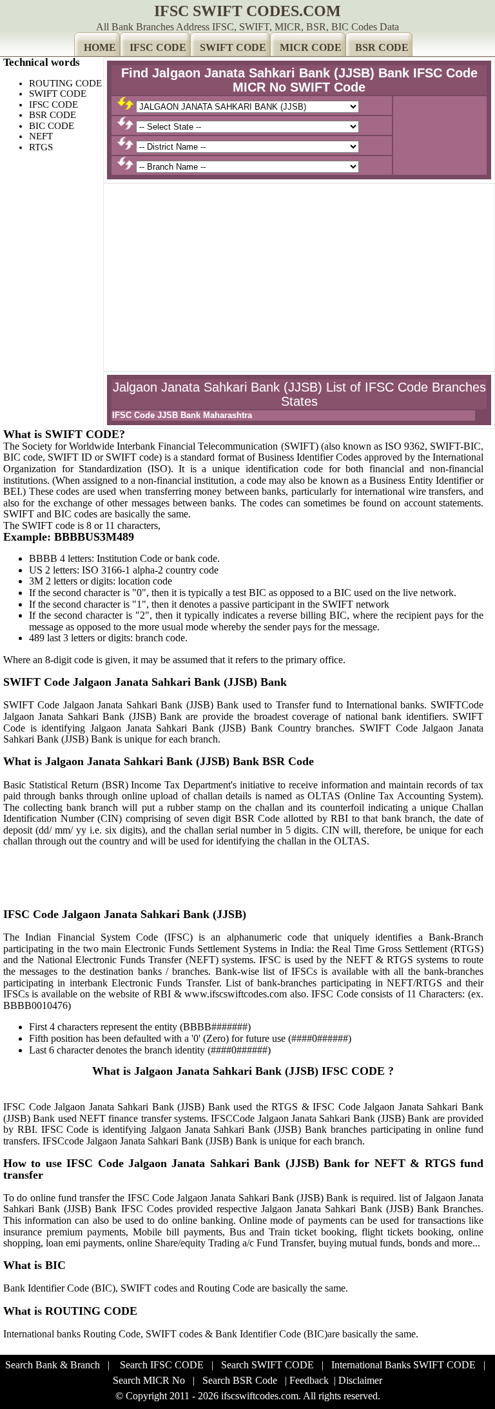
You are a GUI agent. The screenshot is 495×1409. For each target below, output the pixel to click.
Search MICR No (149, 1380)
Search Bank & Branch (52, 1364)
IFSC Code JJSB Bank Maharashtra (182, 415)
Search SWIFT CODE (267, 1364)
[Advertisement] (299, 277)
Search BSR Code (239, 1380)
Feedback (309, 1380)
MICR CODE (311, 47)
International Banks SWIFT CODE (403, 1364)
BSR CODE (382, 47)
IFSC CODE (158, 47)
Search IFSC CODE (162, 1364)
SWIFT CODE (233, 47)
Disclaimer (360, 1380)
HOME (100, 47)
